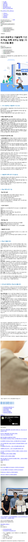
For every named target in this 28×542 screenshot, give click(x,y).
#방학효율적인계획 (7, 408)
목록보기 (3, 415)
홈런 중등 (5, 5)
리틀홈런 (5, 3)
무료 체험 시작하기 (5, 524)
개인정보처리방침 (7, 529)
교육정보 (5, 16)
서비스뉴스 (5, 14)
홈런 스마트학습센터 (8, 8)
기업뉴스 (5, 13)
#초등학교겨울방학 (7, 412)
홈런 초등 (5, 4)
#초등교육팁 (6, 409)
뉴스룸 (4, 1)
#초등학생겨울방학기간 (8, 407)
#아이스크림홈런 (7, 411)
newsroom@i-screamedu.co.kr (9, 530)
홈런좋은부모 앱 (7, 7)
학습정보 (5, 17)
